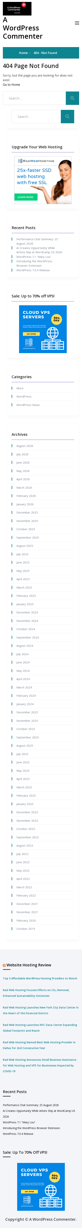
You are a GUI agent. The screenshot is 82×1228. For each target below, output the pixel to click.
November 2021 (27, 912)
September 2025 (27, 537)
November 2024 (27, 621)
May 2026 (23, 471)
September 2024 (27, 637)
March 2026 (24, 487)
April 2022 (23, 879)
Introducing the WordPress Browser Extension (34, 263)
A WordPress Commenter (23, 28)
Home (23, 53)
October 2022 (25, 829)
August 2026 (24, 446)
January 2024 (25, 704)
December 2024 (27, 612)
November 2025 (27, 521)
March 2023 (24, 787)
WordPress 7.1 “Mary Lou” (33, 257)
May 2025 (23, 571)
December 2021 (27, 904)
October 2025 (25, 529)
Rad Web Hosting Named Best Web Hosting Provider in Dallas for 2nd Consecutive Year (39, 1045)
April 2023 (23, 779)
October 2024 (25, 629)
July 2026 (22, 454)
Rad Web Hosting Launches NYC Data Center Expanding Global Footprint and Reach (40, 1027)
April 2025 (23, 579)
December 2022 (27, 812)
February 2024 (26, 695)
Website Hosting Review (28, 965)
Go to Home (11, 84)
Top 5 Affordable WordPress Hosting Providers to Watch (40, 978)
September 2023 (27, 737)
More (19, 388)
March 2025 (24, 587)
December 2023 (27, 712)
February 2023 (26, 795)
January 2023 (25, 804)
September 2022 (27, 837)
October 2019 (25, 929)
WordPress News (28, 405)
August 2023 (24, 745)
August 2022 (24, 845)
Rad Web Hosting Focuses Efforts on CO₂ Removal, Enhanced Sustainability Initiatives (36, 993)
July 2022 (22, 854)
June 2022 (23, 862)
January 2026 (25, 504)
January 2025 (25, 604)
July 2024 (22, 654)
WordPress (23, 396)
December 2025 (27, 512)
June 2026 (23, 462)
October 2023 (25, 729)
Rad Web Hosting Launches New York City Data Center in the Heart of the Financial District (41, 1010)
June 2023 (23, 762)
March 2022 (24, 887)
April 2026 (23, 479)
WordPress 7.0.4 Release (33, 270)
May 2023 (23, 770)
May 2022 (23, 870)
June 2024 (23, 662)
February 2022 (26, 895)
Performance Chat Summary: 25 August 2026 (37, 241)
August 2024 (24, 645)
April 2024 (23, 679)
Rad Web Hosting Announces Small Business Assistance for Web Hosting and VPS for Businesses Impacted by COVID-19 (39, 1065)
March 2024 (24, 687)
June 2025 (23, 562)
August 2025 (24, 546)
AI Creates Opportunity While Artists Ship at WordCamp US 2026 (39, 250)
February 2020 (26, 920)
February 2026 (26, 496)
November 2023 (27, 721)
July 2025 (22, 554)
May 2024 (23, 671)
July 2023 (22, 754)
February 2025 (26, 596)
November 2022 (27, 820)
